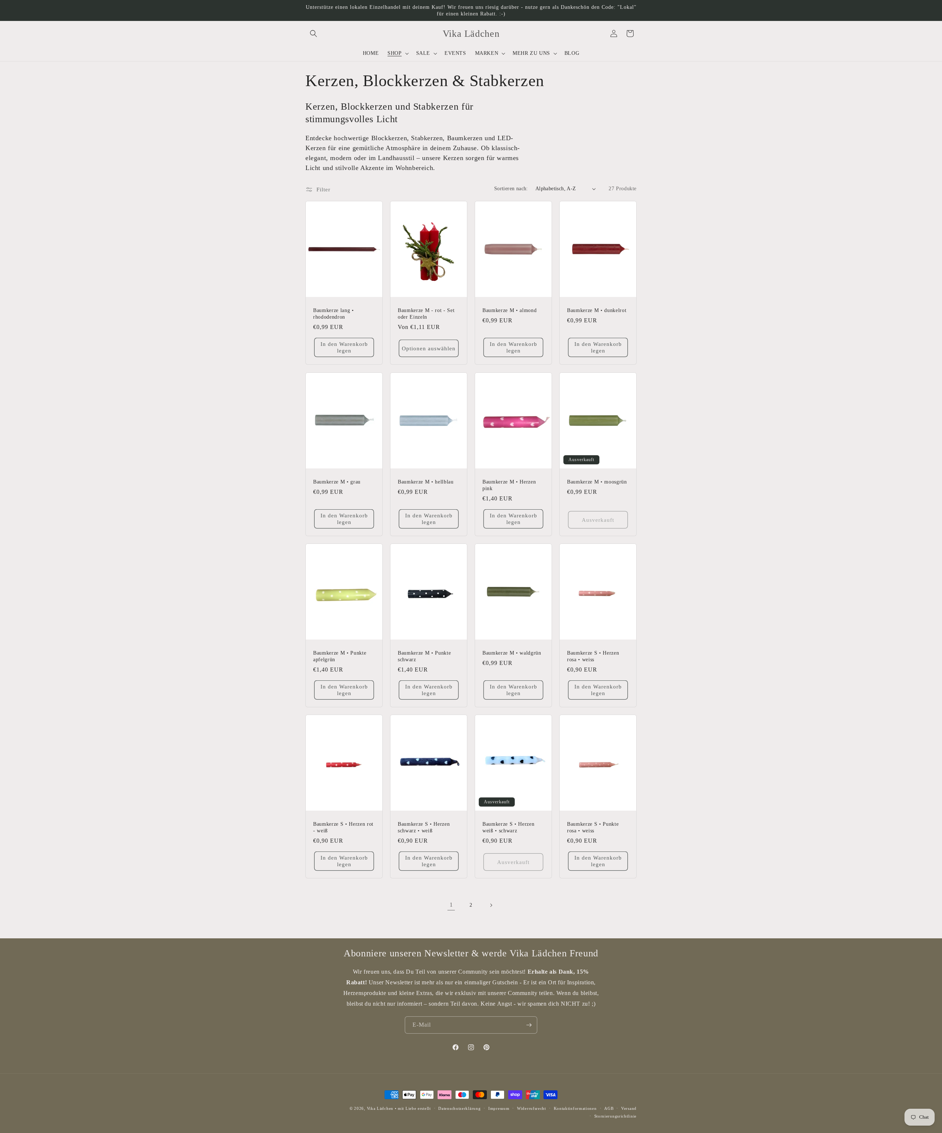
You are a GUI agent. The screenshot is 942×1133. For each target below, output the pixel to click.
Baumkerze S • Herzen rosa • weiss (593, 656)
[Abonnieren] (529, 1025)
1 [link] (451, 905)
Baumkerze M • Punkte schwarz (424, 656)
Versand (629, 1108)
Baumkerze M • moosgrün (597, 482)
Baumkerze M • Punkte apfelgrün (339, 656)
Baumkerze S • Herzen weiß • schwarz (508, 827)
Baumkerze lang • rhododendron (333, 313)
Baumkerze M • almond (509, 310)
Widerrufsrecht (531, 1108)
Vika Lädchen (380, 1108)
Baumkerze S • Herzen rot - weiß (343, 827)
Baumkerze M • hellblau (426, 482)
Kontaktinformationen (575, 1108)
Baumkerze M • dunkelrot (596, 310)
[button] (313, 33)
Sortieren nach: (511, 188)
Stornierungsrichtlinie (615, 1116)
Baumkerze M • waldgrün (511, 653)
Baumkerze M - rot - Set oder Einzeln (426, 313)
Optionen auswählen (429, 348)
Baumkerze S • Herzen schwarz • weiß (424, 827)
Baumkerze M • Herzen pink (509, 485)
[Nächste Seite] (491, 905)
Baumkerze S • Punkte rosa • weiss (593, 827)
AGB (608, 1108)
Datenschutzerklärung (459, 1108)
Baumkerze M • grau (337, 482)
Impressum (498, 1108)
